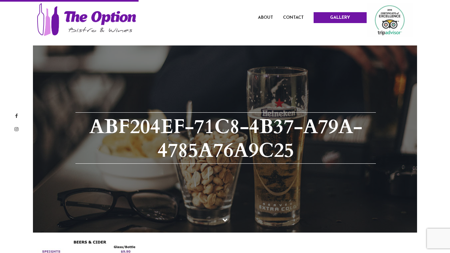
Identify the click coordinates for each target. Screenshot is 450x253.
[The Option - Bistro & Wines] (86, 19)
